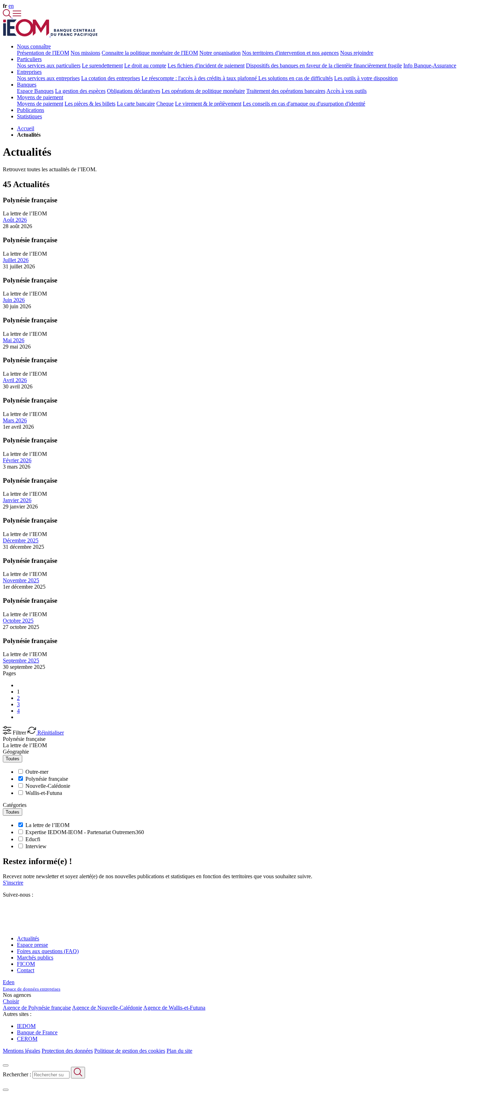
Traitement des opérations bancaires (285, 91)
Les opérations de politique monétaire (203, 91)
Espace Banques (35, 91)
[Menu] (17, 16)
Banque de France (37, 1032)
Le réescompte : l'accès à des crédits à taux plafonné (199, 78)
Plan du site (179, 1051)
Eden (31, 985)
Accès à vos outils (346, 91)
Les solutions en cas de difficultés (295, 78)
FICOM (26, 964)
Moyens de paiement (40, 104)
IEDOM (26, 1026)
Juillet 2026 (16, 260)
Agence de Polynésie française (37, 1008)
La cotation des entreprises (110, 78)
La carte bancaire (136, 104)
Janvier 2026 (17, 500)
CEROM (27, 1039)
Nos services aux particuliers (48, 66)
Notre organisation (220, 53)
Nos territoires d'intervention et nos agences (290, 53)
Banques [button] (26, 85)
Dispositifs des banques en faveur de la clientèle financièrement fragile (324, 66)
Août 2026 (15, 220)
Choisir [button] (11, 1001)
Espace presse (32, 945)
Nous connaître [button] (34, 46)
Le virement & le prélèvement (208, 104)
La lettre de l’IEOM (25, 745)
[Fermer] (5, 1065)
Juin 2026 (14, 300)
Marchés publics (35, 958)
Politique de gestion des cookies (129, 1051)
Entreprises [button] (29, 72)
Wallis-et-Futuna (43, 793)
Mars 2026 (15, 420)
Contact (25, 970)
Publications (30, 110)
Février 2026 (17, 460)
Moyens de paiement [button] (40, 97)
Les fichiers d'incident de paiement (206, 66)
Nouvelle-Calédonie (47, 786)
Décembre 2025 (20, 540)
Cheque (165, 104)
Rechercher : (17, 1074)
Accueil (25, 128)
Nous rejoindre (356, 53)
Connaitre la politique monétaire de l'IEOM (150, 53)
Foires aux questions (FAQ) (48, 951)
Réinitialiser (50, 733)
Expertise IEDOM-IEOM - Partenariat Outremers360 (84, 832)
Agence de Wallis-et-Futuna (174, 1008)
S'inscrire (13, 883)
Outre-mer (36, 772)
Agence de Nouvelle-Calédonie (107, 1008)
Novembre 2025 (21, 580)
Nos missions (85, 53)
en (11, 6)
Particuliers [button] (29, 59)
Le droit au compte (145, 66)
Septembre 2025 (21, 661)
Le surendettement (102, 66)
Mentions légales (21, 1051)
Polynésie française (24, 739)
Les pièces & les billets (90, 104)
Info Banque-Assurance (429, 66)
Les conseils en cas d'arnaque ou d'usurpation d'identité (304, 104)
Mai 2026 (13, 340)
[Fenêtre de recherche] (8, 16)
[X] (5, 907)
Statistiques (29, 116)
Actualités (28, 938)
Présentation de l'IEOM (43, 53)
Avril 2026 (15, 380)
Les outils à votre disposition (366, 78)
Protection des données (67, 1051)
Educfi (32, 839)
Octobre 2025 (18, 621)
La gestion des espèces (80, 91)
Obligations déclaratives (133, 91)
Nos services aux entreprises (48, 78)
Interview (36, 846)
